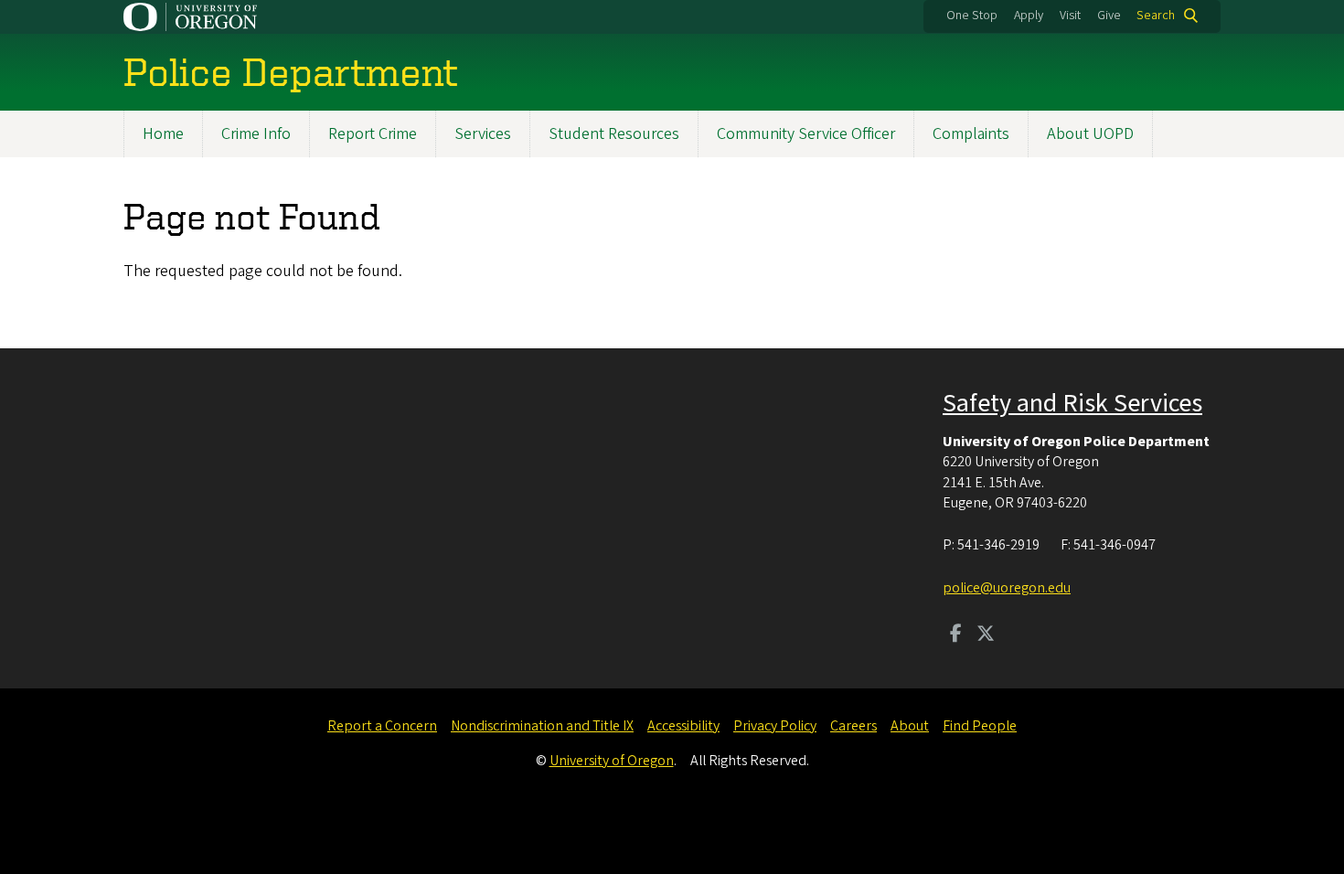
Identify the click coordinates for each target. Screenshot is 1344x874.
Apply (1028, 15)
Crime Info (256, 134)
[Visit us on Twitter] (985, 635)
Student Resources (614, 134)
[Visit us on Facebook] (956, 635)
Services (482, 134)
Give (1109, 15)
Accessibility (683, 726)
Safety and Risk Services (1072, 403)
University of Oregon (611, 761)
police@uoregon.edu (1007, 588)
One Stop (971, 15)
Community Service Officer (806, 134)
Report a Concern (382, 726)
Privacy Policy (774, 726)
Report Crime (372, 134)
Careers (853, 726)
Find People (980, 726)
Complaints (971, 134)
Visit (1070, 15)
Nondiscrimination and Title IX (542, 726)
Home (163, 134)
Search (1155, 15)
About (910, 726)
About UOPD (1090, 134)
